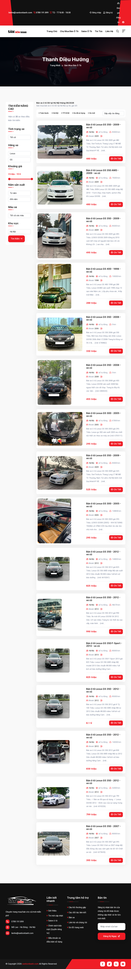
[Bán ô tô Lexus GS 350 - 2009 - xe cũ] (60, 142)
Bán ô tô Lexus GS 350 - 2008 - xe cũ (103, 366)
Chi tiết (117, 158)
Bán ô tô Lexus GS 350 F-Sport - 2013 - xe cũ (104, 644)
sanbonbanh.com (30, 964)
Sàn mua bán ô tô (72, 65)
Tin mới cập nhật (55, 915)
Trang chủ (52, 31)
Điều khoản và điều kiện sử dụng (54, 940)
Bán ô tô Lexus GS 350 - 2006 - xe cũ (103, 318)
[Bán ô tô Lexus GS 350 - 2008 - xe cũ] (54, 382)
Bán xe (72, 917)
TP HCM (66, 113)
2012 (97, 563)
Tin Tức (99, 31)
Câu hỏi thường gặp (77, 907)
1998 (97, 280)
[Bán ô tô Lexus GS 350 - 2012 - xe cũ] (54, 569)
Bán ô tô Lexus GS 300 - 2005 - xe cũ (103, 414)
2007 (97, 838)
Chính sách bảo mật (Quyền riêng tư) (54, 929)
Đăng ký (109, 12)
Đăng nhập (96, 12)
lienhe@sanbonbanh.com (20, 12)
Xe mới (92, 113)
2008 (97, 377)
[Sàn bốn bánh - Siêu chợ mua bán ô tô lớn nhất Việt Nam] (18, 31)
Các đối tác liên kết (77, 912)
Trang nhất (55, 65)
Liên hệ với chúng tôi (78, 922)
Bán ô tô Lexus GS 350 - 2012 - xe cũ (103, 553)
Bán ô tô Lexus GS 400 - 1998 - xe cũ (103, 270)
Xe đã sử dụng (79, 113)
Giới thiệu (52, 910)
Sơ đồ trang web (76, 927)
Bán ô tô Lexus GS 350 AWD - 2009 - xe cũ (102, 171)
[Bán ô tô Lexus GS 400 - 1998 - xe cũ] (54, 286)
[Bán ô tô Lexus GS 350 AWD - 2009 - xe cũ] (60, 188)
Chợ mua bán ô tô (69, 31)
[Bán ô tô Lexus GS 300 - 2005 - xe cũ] (60, 429)
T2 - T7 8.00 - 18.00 (61, 12)
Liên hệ (109, 31)
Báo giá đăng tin (118, 3)
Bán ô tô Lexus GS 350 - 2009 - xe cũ (103, 126)
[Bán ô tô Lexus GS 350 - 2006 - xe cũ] (60, 334)
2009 (97, 136)
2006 (97, 329)
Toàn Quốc (44, 113)
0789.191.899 (41, 12)
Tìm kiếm (15, 238)
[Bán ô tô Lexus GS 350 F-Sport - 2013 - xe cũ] (54, 661)
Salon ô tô (86, 31)
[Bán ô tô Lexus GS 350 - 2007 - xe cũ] (54, 844)
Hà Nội (55, 113)
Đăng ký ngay (110, 936)
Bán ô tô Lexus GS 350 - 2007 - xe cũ (103, 827)
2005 (97, 425)
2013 (97, 655)
